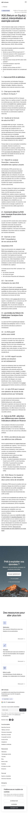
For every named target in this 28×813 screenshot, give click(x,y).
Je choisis (14, 804)
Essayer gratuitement (14, 574)
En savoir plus (20, 795)
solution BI (16, 299)
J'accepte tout (14, 807)
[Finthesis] (5, 2)
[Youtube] (12, 720)
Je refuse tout (14, 801)
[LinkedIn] (10, 720)
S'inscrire (22, 710)
